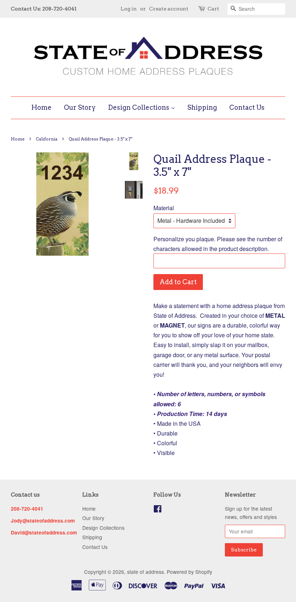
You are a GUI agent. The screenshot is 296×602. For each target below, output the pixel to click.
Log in (129, 9)
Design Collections (139, 107)
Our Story (80, 107)
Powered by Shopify (189, 571)
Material (163, 208)
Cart (213, 9)
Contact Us (247, 107)
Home (41, 107)
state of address (145, 571)
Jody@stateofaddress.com (43, 520)
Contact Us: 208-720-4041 (44, 9)
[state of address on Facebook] (157, 510)
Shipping (202, 107)
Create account (168, 9)
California (46, 139)
